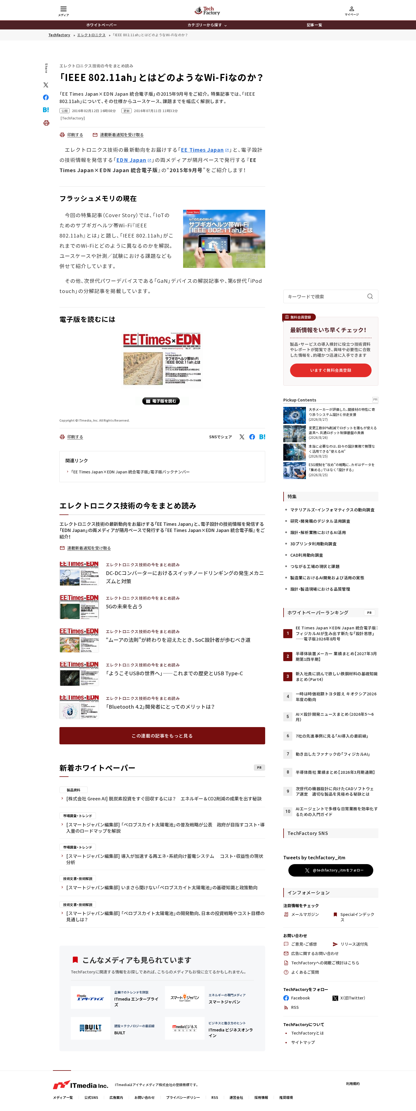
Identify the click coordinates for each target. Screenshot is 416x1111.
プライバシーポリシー (183, 1097)
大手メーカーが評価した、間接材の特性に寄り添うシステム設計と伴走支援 (342, 412)
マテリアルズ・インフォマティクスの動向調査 (332, 509)
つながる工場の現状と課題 (315, 566)
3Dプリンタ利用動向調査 (313, 543)
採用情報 (261, 1097)
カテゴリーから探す (205, 24)
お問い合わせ (144, 1097)
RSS (214, 1097)
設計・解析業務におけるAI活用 (318, 532)
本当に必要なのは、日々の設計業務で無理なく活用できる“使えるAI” (342, 449)
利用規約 (353, 1083)
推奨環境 (286, 1097)
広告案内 (116, 1097)
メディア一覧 (63, 1097)
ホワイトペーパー (101, 24)
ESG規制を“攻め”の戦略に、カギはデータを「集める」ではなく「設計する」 (342, 467)
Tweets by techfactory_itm (314, 857)
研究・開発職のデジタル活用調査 (320, 521)
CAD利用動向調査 (306, 555)
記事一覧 (314, 24)
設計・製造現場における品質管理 (320, 589)
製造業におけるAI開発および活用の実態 (327, 577)
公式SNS (91, 1097)
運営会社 (236, 1097)
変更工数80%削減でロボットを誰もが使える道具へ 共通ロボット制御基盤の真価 (343, 430)
